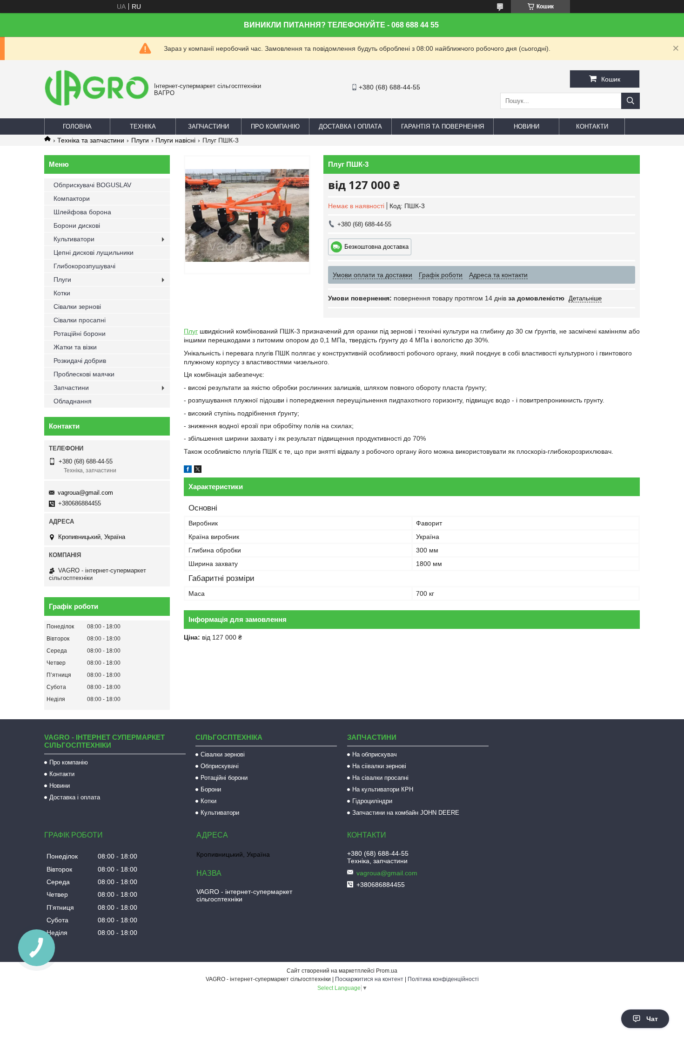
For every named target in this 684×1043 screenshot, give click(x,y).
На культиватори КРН (382, 789)
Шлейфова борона (82, 212)
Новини (526, 126)
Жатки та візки (75, 347)
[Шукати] (630, 101)
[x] (197, 470)
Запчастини (208, 126)
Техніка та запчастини (90, 140)
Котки (62, 293)
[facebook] (188, 470)
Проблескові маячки (84, 374)
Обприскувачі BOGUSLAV (92, 185)
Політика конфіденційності (443, 979)
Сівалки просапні (80, 320)
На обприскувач (374, 754)
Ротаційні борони (80, 333)
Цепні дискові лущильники (94, 252)
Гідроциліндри (372, 801)
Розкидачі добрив (80, 360)
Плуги (140, 140)
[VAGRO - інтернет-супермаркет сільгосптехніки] (96, 107)
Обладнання (73, 401)
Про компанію (275, 126)
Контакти (592, 126)
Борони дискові (77, 225)
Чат (652, 1019)
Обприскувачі (220, 766)
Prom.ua (386, 971)
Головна (77, 126)
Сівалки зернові (77, 306)
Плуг (191, 331)
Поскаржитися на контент (369, 979)
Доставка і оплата (350, 126)
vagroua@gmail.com (85, 492)
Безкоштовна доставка (376, 246)
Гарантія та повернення (442, 126)
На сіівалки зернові (379, 766)
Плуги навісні (175, 140)
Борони (211, 789)
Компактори (72, 198)
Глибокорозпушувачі (84, 266)
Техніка (143, 126)
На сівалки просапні (380, 777)
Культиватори (74, 239)
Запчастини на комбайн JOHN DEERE (405, 812)
